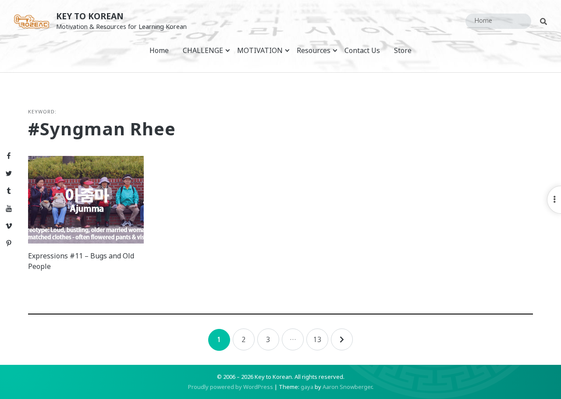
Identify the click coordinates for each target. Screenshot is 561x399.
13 (317, 339)
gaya (307, 387)
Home (159, 50)
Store (403, 50)
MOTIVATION (260, 50)
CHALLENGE (203, 50)
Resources (313, 50)
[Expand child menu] (227, 50)
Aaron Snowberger (347, 387)
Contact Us (362, 50)
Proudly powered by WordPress (230, 387)
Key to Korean (90, 16)
